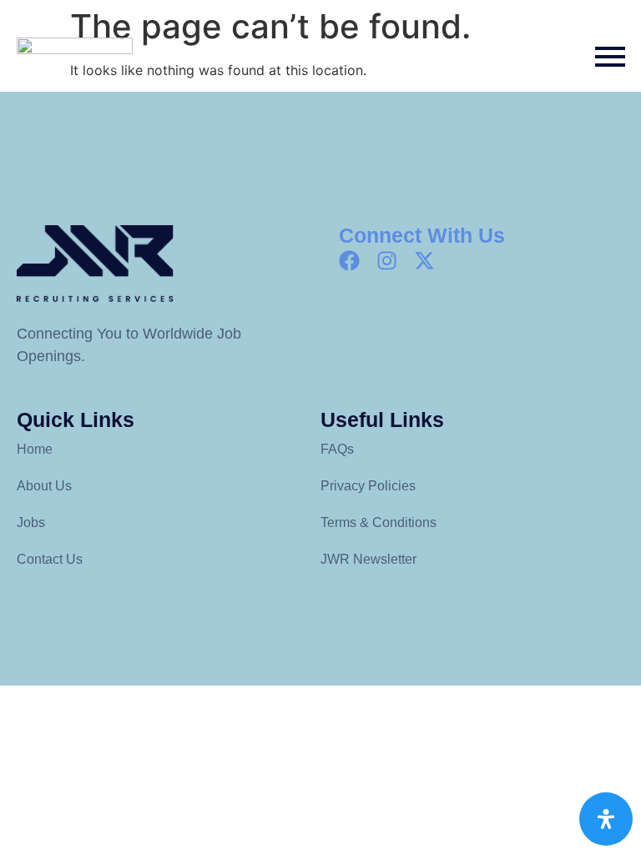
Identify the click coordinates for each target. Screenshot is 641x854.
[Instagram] (386, 260)
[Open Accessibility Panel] (606, 819)
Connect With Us (422, 235)
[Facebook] (349, 260)
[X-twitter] (424, 260)
